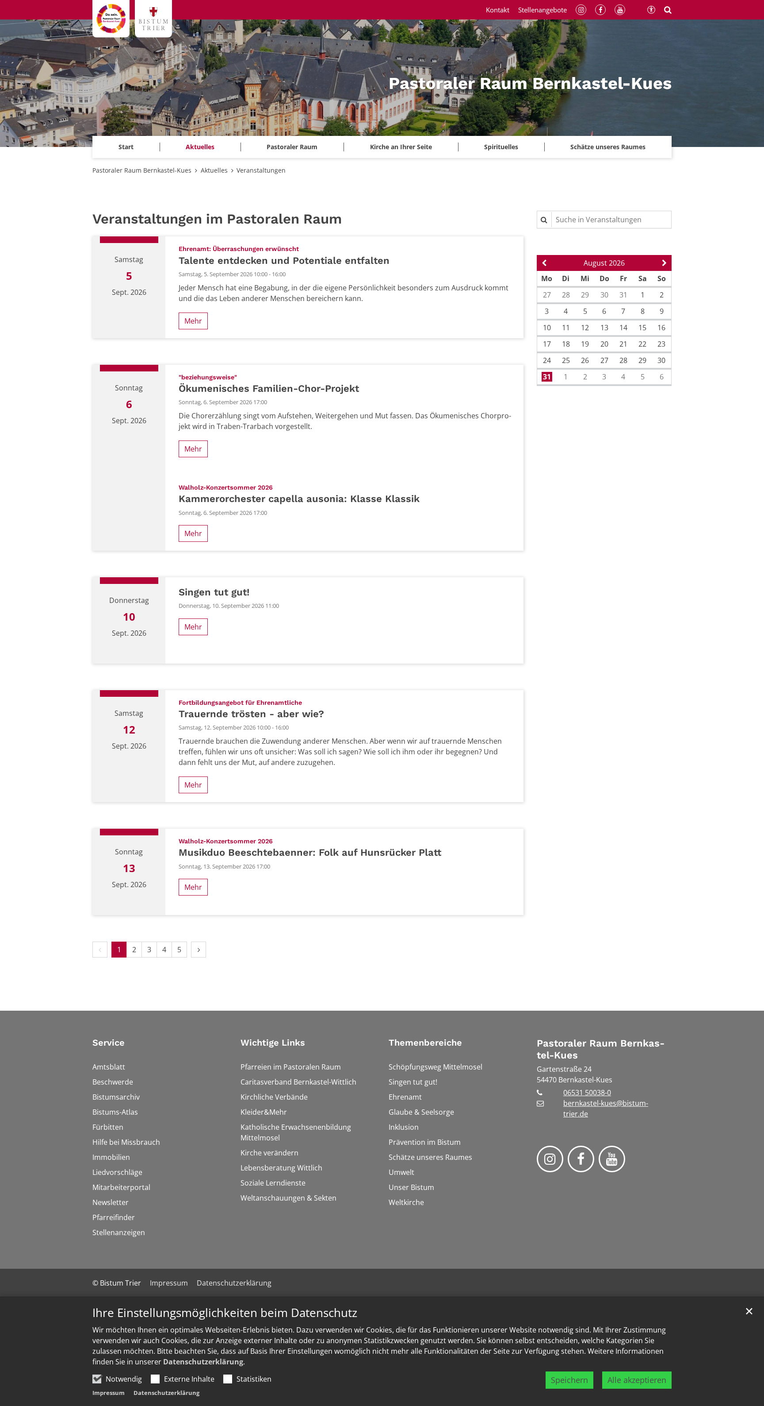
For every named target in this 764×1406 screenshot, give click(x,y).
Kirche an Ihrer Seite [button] (401, 147)
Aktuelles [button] (200, 147)
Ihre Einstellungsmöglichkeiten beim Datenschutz (224, 1313)
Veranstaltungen (261, 170)
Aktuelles (214, 170)
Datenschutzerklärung (203, 1362)
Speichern (569, 1380)
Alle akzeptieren (636, 1380)
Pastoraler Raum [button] (292, 147)
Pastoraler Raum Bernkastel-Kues (141, 170)
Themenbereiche (425, 1042)
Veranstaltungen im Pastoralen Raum (217, 219)
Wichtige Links (273, 1042)
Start (126, 147)
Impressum (108, 1393)
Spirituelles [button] (501, 147)
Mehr (193, 321)
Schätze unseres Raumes (608, 147)
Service (108, 1042)
